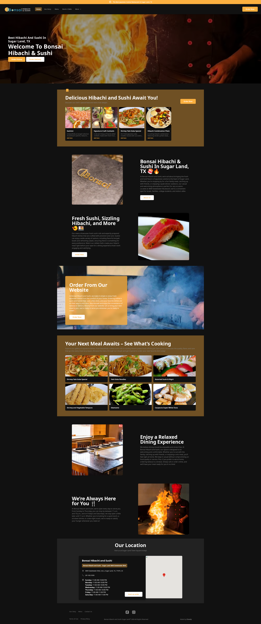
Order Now (250, 9)
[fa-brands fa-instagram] (133, 612)
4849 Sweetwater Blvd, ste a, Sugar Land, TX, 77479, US (104, 571)
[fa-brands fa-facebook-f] (127, 612)
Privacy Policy (85, 619)
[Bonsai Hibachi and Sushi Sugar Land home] (17, 9)
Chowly (189, 619)
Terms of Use (73, 619)
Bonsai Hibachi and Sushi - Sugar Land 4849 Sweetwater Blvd (104, 565)
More (77, 9)
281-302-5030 (89, 575)
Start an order (133, 594)
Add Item (70, 138)
